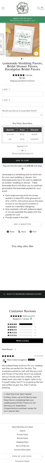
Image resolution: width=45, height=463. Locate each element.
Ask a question (22, 224)
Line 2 (6, 100)
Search (22, 431)
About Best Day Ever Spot (22, 427)
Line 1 (6, 89)
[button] (19, 75)
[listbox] (22, 115)
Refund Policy (22, 438)
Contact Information (22, 450)
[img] (8, 356)
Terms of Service (22, 446)
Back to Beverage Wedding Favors (24, 294)
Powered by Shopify (22, 461)
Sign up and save (22, 456)
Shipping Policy (22, 442)
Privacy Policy (22, 434)
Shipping (13, 81)
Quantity (22, 146)
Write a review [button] (22, 341)
